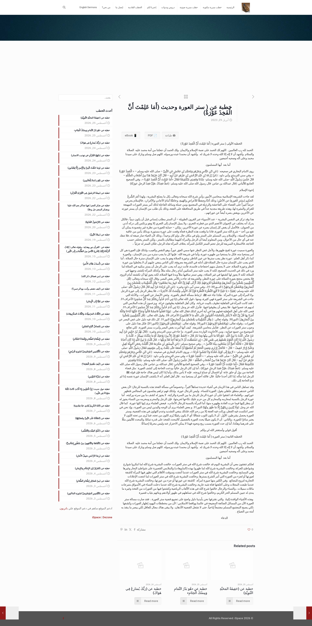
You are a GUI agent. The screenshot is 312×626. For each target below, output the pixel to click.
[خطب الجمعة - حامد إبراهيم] (246, 7)
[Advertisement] (156, 65)
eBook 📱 (131, 135)
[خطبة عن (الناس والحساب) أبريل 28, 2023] (302, 612)
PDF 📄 (152, 135)
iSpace (96, 517)
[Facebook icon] (63, 618)
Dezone (107, 517)
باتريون (64, 508)
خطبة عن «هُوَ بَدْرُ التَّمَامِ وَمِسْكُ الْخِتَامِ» (190, 591)
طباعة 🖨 (170, 135)
